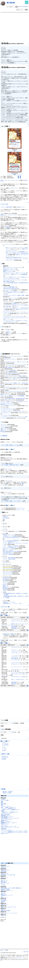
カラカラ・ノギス (20, 509)
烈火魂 (7, 329)
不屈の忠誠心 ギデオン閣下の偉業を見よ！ (11, 888)
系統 (2, 805)
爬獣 (2, 801)
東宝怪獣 (3, 431)
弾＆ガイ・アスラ (5, 883)
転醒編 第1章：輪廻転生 (9, 634)
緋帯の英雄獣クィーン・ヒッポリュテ (10, 818)
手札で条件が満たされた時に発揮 (11, 551)
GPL (1, 958)
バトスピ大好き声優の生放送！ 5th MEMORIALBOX (15, 282)
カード (11, 612)
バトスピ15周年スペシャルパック (11, 292)
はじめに (4, 742)
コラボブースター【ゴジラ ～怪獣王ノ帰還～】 (14, 295)
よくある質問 (5, 744)
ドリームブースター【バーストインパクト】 (14, 280)
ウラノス (3, 892)
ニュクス (3, 884)
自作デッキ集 (5, 754)
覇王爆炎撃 (11, 3)
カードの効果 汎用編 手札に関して (10, 464)
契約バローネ (4, 880)
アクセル (12, 610)
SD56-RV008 (6, 518)
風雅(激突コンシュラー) (6, 895)
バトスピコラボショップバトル (10, 298)
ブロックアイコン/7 (7, 574)
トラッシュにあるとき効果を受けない (12, 540)
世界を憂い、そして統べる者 (8, 874)
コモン (16, 531)
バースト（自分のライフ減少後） (11, 546)
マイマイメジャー (20, 508)
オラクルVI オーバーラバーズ (18, 669)
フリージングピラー (16, 659)
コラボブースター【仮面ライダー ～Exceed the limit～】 (17, 253)
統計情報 (4, 759)
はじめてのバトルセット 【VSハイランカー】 (14, 273)
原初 (2, 802)
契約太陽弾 (3, 882)
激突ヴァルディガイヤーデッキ (8, 907)
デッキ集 (4, 749)
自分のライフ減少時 (7, 554)
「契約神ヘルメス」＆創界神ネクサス (10, 809)
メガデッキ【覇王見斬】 (6, 207)
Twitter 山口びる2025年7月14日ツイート (15, 257)
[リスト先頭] (27, 630)
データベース (5, 745)
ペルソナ (3, 427)
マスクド (5, 583)
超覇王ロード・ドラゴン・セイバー (9, 214)
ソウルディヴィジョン (6, 813)
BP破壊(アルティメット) (9, 534)
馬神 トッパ (8, 291)
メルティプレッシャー (16, 652)
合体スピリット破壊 (7, 550)
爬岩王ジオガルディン (6, 821)
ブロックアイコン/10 (8, 568)
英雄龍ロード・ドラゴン (9, 602)
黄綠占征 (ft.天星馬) (5, 910)
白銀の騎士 (3, 867)
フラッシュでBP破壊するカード (10, 547)
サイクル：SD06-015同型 (9, 559)
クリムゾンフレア (15, 619)
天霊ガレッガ (4, 877)
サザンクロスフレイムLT (17, 676)
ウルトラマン (4, 424)
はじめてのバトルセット (9, 268)
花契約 (2, 902)
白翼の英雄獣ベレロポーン (7, 816)
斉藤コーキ (5, 585)
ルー (2, 896)
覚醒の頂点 (3, 915)
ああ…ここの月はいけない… (18, 679)
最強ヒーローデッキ (8, 271)
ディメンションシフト (16, 666)
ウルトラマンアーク (5, 426)
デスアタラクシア (15, 657)
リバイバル (5, 204)
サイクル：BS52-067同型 (9, 557)
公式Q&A (4, 435)
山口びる (5, 584)
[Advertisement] (7, 774)
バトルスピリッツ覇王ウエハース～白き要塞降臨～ (15, 274)
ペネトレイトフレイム (16, 647)
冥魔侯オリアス (4, 820)
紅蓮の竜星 (3, 871)
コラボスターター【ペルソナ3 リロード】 (13, 316)
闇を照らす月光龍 (5, 889)
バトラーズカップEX (6, 415)
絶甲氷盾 (13, 683)
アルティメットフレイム (17, 621)
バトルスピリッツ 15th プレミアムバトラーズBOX (15, 305)
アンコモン (5, 531)
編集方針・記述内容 (7, 791)
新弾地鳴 (3, 901)
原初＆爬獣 (3, 803)
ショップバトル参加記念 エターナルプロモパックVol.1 (14, 832)
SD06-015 (5, 516)
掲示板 (3, 789)
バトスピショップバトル (9, 302)
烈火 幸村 (8, 306)
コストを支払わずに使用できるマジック (12, 537)
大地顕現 (3, 799)
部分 (19, 732)
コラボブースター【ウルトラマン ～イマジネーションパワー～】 (17, 259)
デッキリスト (5, 757)
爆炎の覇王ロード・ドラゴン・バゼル (12, 603)
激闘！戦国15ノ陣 (7, 281)
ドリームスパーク (15, 651)
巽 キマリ (9, 333)
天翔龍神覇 (7, 227)
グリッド (20, 612)
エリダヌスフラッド (14, 188)
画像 (7, 612)
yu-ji (10, 959)
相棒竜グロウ (16, 303)
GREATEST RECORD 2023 (10, 288)
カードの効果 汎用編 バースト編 (10, 445)
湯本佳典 (5, 588)
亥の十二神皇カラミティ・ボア (8, 826)
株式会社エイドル (7, 587)
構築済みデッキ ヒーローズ (9, 270)
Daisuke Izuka (6, 577)
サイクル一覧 (5, 606)
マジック (22, 207)
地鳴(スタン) (4, 904)
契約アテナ (3, 894)
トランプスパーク (15, 662)
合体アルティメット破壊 (9, 548)
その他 (3, 750)
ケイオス (3, 885)
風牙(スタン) (4, 897)
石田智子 (5, 590)
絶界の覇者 (3, 828)
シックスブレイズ (15, 655)
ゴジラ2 (3, 879)
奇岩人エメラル (4, 824)
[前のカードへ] (18, 176)
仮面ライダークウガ (5, 430)
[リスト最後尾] (27, 617)
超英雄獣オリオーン (6, 815)
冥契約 (2, 811)
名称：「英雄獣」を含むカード (8, 807)
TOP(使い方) (5, 756)
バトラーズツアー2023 (8, 289)
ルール (3, 747)
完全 (15, 732)
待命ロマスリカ (4, 833)
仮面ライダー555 (5, 428)
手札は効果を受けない (8, 553)
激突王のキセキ (4, 873)
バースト (5, 528)
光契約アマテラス (5, 866)
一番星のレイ (15, 291)
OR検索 (22, 723)
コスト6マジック (7, 562)
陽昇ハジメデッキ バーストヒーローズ (10, 180)
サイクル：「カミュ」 (6, 806)
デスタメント (14, 650)
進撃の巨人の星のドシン (7, 890)
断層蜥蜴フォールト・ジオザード (9, 822)
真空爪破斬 (14, 658)
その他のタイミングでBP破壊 (10, 536)
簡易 (16, 612)
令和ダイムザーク (5, 870)
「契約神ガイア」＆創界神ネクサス (9, 812)
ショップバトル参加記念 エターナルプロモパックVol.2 (14, 831)
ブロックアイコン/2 (7, 572)
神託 (6, 485)
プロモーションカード (6, 829)
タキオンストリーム (16, 664)
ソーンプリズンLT (15, 672)
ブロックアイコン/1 (7, 565)
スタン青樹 (3, 900)
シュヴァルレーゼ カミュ (7, 819)
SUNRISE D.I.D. (7, 578)
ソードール (20, 333)
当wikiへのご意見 (7, 792)
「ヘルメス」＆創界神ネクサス (8, 808)
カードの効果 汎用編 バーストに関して (12, 501)
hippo (4, 580)
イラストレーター (7, 244)
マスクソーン (4, 825)
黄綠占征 (3, 909)
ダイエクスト (6, 581)
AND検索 (16, 723)
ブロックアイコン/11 (8, 571)
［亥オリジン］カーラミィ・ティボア (10, 827)
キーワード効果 (4, 800)
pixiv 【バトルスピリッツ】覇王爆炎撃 (15, 251)
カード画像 (5, 126)
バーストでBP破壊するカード (10, 541)
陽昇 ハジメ (24, 292)
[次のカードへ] (20, 176)
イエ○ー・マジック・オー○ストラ (9, 913)
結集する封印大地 (5, 814)
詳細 (3, 612)
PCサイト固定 (4, 950)
